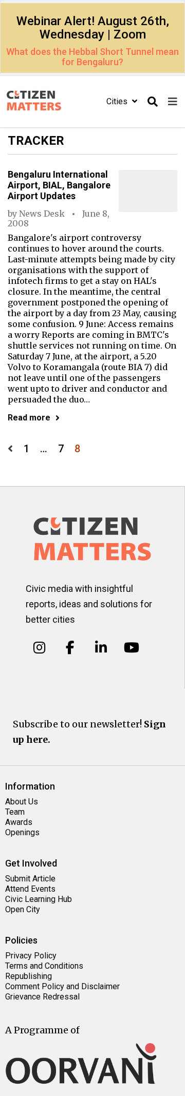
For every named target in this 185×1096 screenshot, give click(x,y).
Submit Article (30, 878)
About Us (21, 801)
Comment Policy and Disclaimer (62, 986)
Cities (118, 101)
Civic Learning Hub (38, 899)
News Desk (42, 213)
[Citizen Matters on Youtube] (131, 648)
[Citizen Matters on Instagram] (39, 648)
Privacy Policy (31, 955)
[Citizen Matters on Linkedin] (101, 648)
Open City (22, 909)
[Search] (152, 102)
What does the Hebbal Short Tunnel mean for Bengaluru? (92, 56)
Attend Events (30, 889)
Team (15, 812)
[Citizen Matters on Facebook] (70, 648)
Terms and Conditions (44, 966)
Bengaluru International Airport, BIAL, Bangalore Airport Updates (59, 185)
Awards (18, 822)
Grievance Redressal (42, 997)
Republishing (28, 976)
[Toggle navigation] (172, 102)
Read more (29, 417)
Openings (22, 832)
